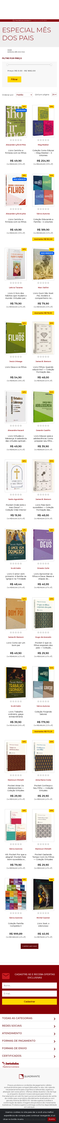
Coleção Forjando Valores (43, 713)
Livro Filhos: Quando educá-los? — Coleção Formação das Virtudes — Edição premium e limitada (43, 369)
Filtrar (14, 79)
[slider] (7, 65)
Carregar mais (29, 946)
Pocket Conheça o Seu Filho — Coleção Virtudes (43, 788)
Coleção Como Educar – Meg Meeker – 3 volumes (43, 153)
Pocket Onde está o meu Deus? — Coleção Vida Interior (15, 507)
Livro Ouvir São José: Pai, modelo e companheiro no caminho (43, 295)
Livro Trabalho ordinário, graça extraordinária (15, 714)
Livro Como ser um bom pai (15, 644)
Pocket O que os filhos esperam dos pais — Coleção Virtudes (43, 645)
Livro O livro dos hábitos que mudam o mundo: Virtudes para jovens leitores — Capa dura (16, 295)
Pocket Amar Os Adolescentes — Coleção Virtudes (15, 788)
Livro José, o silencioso (43, 924)
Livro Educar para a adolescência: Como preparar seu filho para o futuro (43, 438)
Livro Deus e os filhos (15, 367)
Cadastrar (29, 1001)
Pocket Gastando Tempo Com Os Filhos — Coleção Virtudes (43, 857)
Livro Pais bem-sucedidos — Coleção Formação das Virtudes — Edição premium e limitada (43, 507)
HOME (10, 50)
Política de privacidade (35, 1119)
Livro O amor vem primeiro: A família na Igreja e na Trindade (15, 576)
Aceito (52, 1119)
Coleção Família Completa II (15, 924)
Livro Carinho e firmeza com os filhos (15, 151)
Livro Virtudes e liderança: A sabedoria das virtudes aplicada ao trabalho (16, 438)
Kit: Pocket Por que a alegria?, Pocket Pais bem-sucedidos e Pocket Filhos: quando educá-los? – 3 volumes (16, 857)
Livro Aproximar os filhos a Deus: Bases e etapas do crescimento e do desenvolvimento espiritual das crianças (43, 576)
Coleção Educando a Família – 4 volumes (43, 220)
